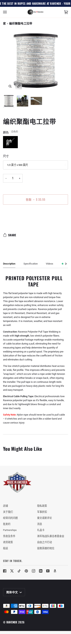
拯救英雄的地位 (45, 548)
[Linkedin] (40, 571)
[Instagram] (33, 571)
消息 (39, 524)
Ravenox (11, 622)
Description (9, 263)
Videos (49, 263)
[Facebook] (4, 571)
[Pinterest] (26, 571)
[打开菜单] (8, 12)
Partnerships (10, 530)
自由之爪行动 (44, 542)
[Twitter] (12, 571)
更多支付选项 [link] (10, 222)
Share (12, 235)
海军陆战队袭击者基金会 (50, 536)
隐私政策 (42, 505)
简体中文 (12, 592)
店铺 (5, 505)
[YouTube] (48, 571)
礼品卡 (40, 530)
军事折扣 (42, 511)
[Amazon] (55, 571)
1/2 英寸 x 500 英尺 (17, 165)
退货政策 (8, 542)
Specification (30, 263)
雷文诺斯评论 (44, 518)
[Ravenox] (17, 482)
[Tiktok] (19, 571)
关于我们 (8, 511)
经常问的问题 (10, 518)
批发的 (6, 524)
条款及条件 (9, 536)
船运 (5, 548)
